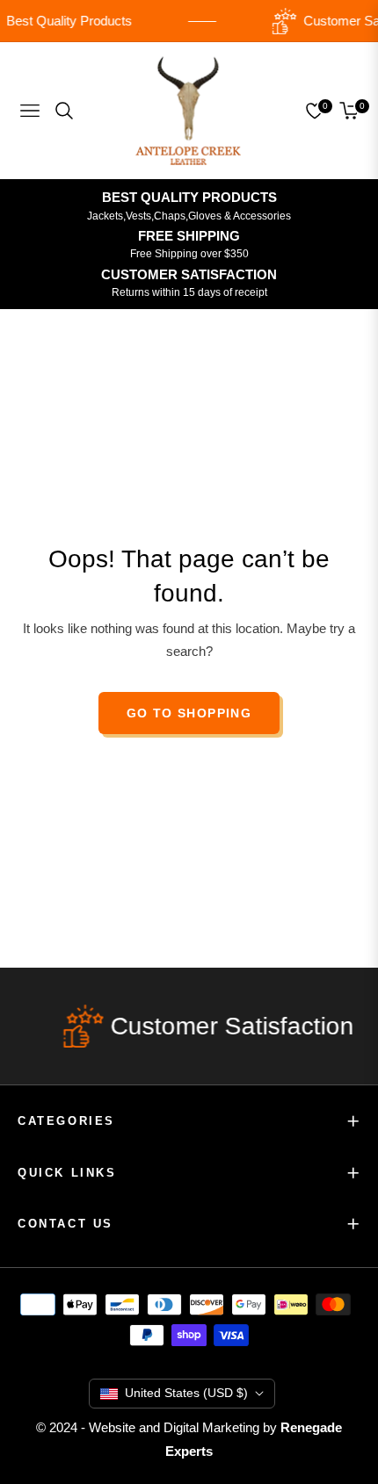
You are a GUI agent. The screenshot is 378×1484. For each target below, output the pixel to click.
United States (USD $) (186, 1393)
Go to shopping (189, 713)
